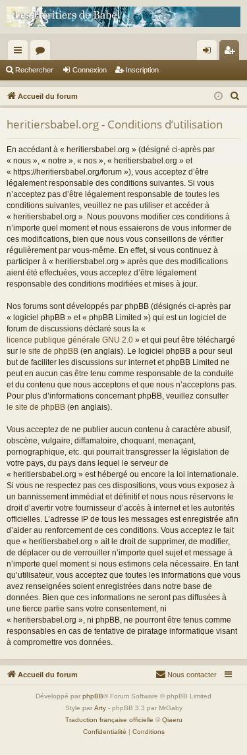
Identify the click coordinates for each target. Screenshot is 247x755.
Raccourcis (20, 52)
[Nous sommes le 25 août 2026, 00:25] (218, 96)
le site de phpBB (49, 351)
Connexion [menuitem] (209, 52)
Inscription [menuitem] (232, 52)
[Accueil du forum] (123, 17)
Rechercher (34, 70)
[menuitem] (235, 96)
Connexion (89, 70)
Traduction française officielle (109, 719)
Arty (100, 708)
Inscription (142, 70)
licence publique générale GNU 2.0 (70, 340)
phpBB (92, 696)
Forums (43, 52)
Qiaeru (172, 719)
